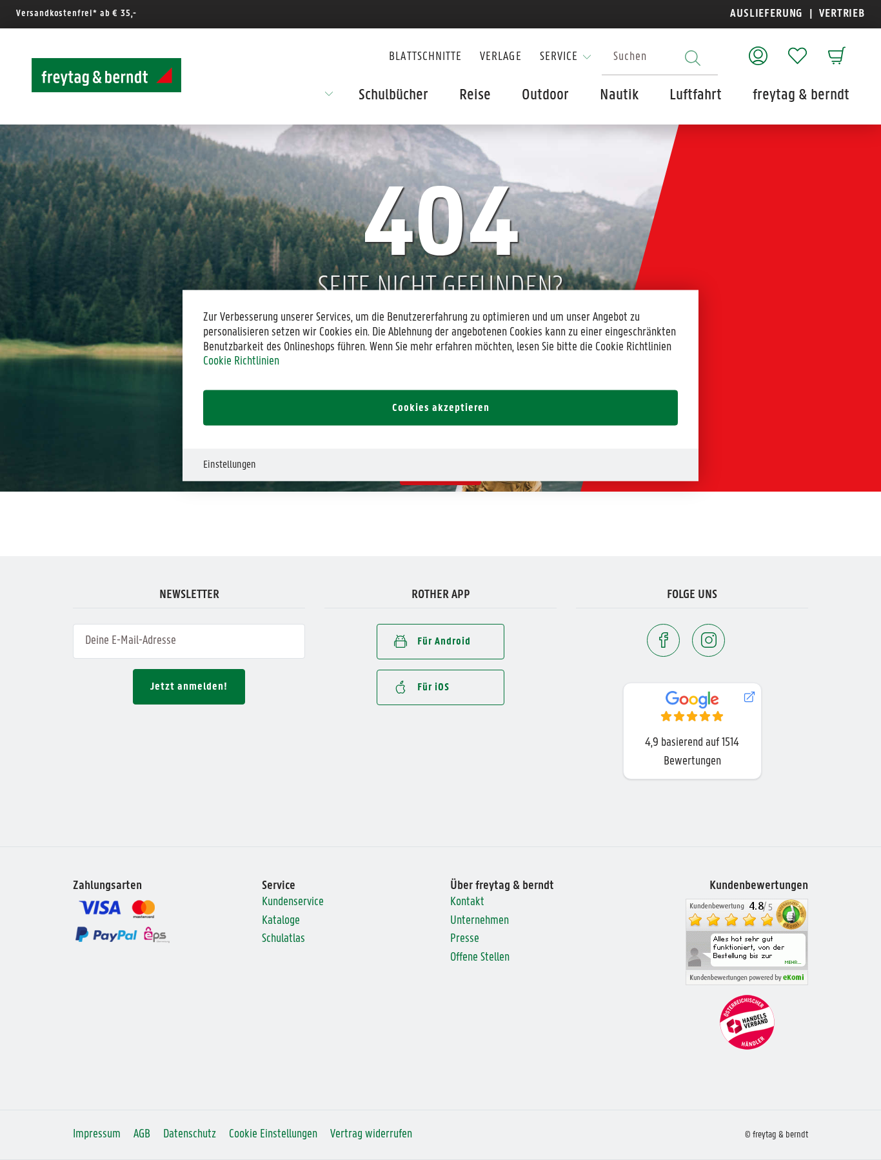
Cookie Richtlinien (241, 361)
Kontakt (467, 902)
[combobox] (660, 57)
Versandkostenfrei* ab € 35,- (76, 14)
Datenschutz (189, 1134)
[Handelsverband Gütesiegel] (747, 1023)
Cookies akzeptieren (441, 408)
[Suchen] (693, 58)
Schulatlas (283, 939)
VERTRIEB (841, 14)
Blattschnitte (425, 57)
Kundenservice (293, 902)
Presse (464, 939)
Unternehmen (479, 921)
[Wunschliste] (797, 49)
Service (559, 57)
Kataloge (281, 921)
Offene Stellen (480, 958)
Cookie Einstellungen (273, 1134)
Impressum (97, 1134)
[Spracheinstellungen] (329, 98)
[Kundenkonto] (758, 49)
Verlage (500, 57)
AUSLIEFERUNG (766, 14)
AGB (142, 1134)
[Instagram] (708, 640)
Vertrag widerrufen (371, 1134)
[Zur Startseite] (106, 75)
